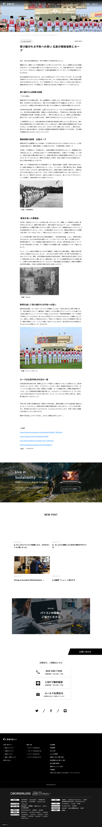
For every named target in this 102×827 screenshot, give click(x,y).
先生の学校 (23, 806)
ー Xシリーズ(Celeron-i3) (34, 751)
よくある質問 (54, 754)
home (14, 35)
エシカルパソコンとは (30, 4)
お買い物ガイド (7, 745)
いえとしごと (24, 804)
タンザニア (38, 816)
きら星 (82, 808)
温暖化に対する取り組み (57, 757)
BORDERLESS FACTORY (67, 801)
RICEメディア (24, 812)
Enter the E (24, 801)
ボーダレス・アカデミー (35, 812)
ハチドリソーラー (41, 801)
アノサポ (73, 803)
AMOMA (64, 799)
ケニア (46, 814)
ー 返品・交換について (9, 757)
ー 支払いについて (8, 748)
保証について (51, 4)
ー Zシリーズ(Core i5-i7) (34, 757)
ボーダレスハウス (66, 806)
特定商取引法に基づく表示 (57, 760)
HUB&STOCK (41, 799)
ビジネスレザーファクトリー (74, 799)
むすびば (41, 810)
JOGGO (85, 799)
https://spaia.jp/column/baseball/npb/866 (34, 436)
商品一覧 (29, 745)
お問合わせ (95, 4)
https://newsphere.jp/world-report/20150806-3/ (36, 445)
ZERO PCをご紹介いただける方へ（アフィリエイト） (65, 773)
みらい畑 (64, 808)
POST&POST (24, 799)
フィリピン (45, 816)
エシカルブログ (27, 35)
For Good (45, 812)
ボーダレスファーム (80, 801)
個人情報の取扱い (55, 763)
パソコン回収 (69, 4)
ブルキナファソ (24, 818)
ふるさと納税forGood (73, 808)
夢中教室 (30, 806)
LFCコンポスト (32, 799)
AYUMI (78, 803)
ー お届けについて (8, 751)
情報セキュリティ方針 (56, 766)
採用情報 (87, 4)
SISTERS (74, 806)
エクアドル (30, 816)
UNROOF (35, 810)
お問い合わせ (7, 760)
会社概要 (52, 745)
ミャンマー (33, 814)
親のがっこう (38, 806)
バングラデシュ (25, 814)
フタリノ (45, 806)
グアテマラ (40, 814)
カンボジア (23, 816)
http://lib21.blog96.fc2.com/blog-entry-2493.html (36, 441)
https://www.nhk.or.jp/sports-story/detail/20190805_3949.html (41, 432)
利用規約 (52, 770)
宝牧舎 (63, 810)
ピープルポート (65, 803)
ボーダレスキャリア (26, 810)
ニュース (19, 35)
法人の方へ (60, 4)
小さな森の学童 (24, 807)
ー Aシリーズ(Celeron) (33, 748)
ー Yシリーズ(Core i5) (33, 754)
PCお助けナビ (79, 4)
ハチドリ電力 (32, 801)
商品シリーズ (42, 4)
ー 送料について (8, 754)
